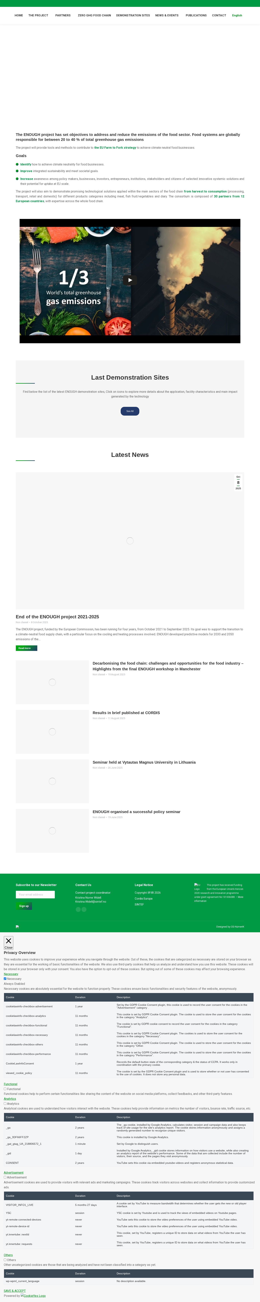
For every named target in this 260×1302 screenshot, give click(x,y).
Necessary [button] (11, 974)
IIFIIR (151, 892)
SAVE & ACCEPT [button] (15, 1291)
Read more (24, 648)
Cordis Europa (143, 898)
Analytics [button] (10, 1099)
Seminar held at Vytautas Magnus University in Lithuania (144, 762)
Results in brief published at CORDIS (126, 713)
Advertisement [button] (13, 1172)
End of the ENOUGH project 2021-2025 (57, 616)
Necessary (14, 979)
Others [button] (8, 1255)
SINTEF (139, 904)
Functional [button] (10, 1084)
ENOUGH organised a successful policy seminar (136, 812)
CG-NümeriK (237, 926)
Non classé (22, 622)
